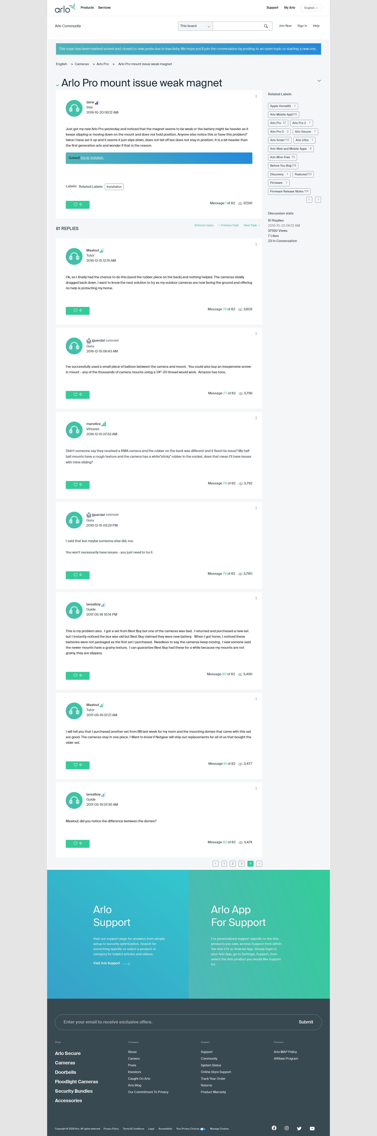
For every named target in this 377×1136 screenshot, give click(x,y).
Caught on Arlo (139, 1079)
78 (225, 483)
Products (87, 7)
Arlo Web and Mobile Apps (288, 148)
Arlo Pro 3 (277, 131)
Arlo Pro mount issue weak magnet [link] (145, 64)
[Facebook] (274, 1128)
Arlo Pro (103, 64)
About (132, 1052)
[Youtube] (312, 1128)
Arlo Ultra (302, 140)
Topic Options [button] (319, 81)
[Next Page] (318, 200)
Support (272, 7)
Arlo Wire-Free (280, 157)
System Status (211, 1065)
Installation (114, 186)
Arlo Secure (303, 131)
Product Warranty (213, 1092)
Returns (206, 1085)
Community (209, 1058)
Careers (134, 1058)
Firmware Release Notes (287, 191)
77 (225, 393)
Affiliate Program (286, 1058)
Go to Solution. (92, 158)
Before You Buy (280, 165)
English (61, 64)
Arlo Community (68, 26)
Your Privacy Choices (187, 1129)
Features (301, 174)
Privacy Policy (111, 1129)
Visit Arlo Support (106, 963)
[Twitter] (299, 1128)
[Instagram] (287, 1128)
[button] (256, 96)
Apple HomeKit (280, 106)
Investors (134, 1072)
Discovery (277, 174)
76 (225, 309)
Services (104, 7)
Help (316, 25)
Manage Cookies (219, 1129)
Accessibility (165, 1129)
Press (132, 1065)
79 (225, 573)
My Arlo (289, 7)
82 (225, 842)
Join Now (285, 25)
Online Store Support (216, 1072)
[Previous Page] (216, 864)
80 (224, 674)
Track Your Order (213, 1079)
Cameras (82, 64)
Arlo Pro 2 (299, 123)
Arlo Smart (277, 140)
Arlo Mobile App (281, 114)
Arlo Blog (134, 1085)
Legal (151, 1129)
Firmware (276, 182)
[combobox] (242, 26)
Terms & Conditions (133, 1129)
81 (225, 764)
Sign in (302, 25)
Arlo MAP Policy (285, 1052)
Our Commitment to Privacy (148, 1092)
